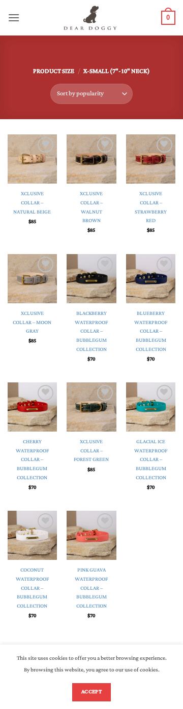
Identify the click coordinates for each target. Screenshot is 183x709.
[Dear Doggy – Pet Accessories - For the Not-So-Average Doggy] (90, 18)
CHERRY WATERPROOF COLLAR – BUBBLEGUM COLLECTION (32, 460)
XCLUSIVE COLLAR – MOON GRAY (32, 322)
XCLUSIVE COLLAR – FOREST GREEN (91, 451)
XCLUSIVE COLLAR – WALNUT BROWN (91, 208)
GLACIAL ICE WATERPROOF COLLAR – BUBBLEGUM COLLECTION (150, 460)
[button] (14, 17)
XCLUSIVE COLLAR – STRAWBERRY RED (151, 208)
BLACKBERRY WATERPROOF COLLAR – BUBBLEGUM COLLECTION (91, 331)
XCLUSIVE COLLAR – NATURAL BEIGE (32, 203)
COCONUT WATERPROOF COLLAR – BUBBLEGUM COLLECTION (32, 588)
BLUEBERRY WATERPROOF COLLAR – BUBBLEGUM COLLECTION (150, 331)
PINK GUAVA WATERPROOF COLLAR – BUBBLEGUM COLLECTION (91, 588)
